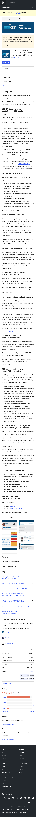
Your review (5, 712)
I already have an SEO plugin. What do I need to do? (11, 577)
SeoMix (7, 638)
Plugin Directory (6, 7)
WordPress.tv (7, 772)
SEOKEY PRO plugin (24, 164)
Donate (22, 769)
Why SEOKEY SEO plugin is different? (13, 584)
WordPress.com (7, 778)
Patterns (21, 758)
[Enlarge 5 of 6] (32, 537)
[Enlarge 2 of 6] (15, 534)
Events (21, 766)
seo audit (31, 678)
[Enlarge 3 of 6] (15, 550)
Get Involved (23, 764)
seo (27, 678)
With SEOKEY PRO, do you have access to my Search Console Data (13, 600)
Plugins (21, 755)
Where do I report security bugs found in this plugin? (10, 612)
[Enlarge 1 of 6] (15, 522)
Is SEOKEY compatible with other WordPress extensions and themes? (13, 594)
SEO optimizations (7, 331)
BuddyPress (6, 787)
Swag (21, 772)
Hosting (4, 755)
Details (5, 68)
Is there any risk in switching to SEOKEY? (14, 589)
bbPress (5, 784)
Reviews (6, 73)
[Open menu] (33, 2)
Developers (5, 769)
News (3, 752)
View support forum (8, 724)
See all (32, 712)
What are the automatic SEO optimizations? (15, 607)
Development (7, 81)
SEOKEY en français (16, 508)
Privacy (4, 758)
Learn (3, 764)
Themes (21, 752)
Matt (4, 781)
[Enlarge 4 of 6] (32, 522)
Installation (6, 77)
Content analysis (25, 675)
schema (22, 678)
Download (6, 62)
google (32, 675)
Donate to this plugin (8, 739)
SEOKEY (16, 58)
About (3, 749)
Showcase (22, 749)
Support (5, 86)
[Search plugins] (19, 19)
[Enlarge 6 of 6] (32, 545)
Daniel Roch (9, 643)
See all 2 (32, 671)
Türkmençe (9, 794)
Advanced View (6, 683)
